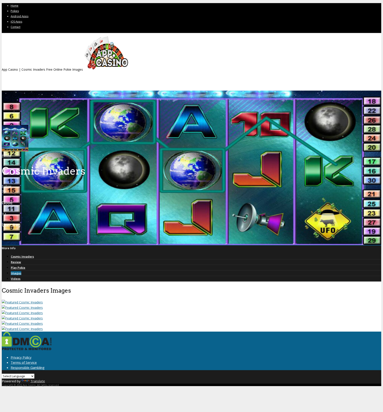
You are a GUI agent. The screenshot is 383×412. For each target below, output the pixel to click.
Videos (15, 279)
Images (16, 273)
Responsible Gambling (28, 367)
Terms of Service (24, 362)
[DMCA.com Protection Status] (27, 349)
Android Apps (19, 16)
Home (14, 6)
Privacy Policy (21, 357)
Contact (15, 27)
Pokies (15, 11)
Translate (37, 381)
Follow (6, 156)
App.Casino (29, 385)
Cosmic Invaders (22, 256)
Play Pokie (18, 268)
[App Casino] (106, 69)
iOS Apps (16, 21)
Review (16, 262)
